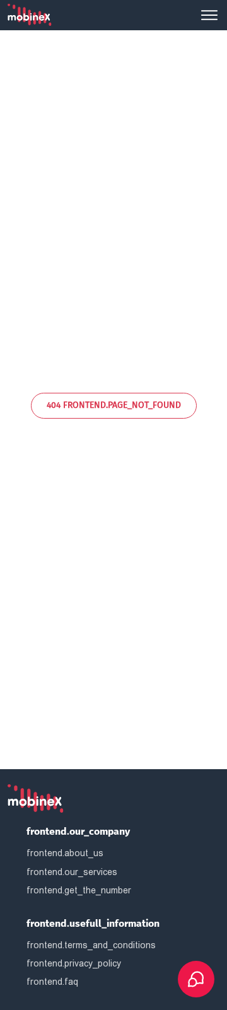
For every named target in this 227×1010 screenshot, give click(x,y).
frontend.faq (52, 982)
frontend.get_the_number (78, 890)
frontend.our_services (71, 872)
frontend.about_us (64, 853)
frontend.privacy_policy (73, 963)
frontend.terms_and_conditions (91, 945)
